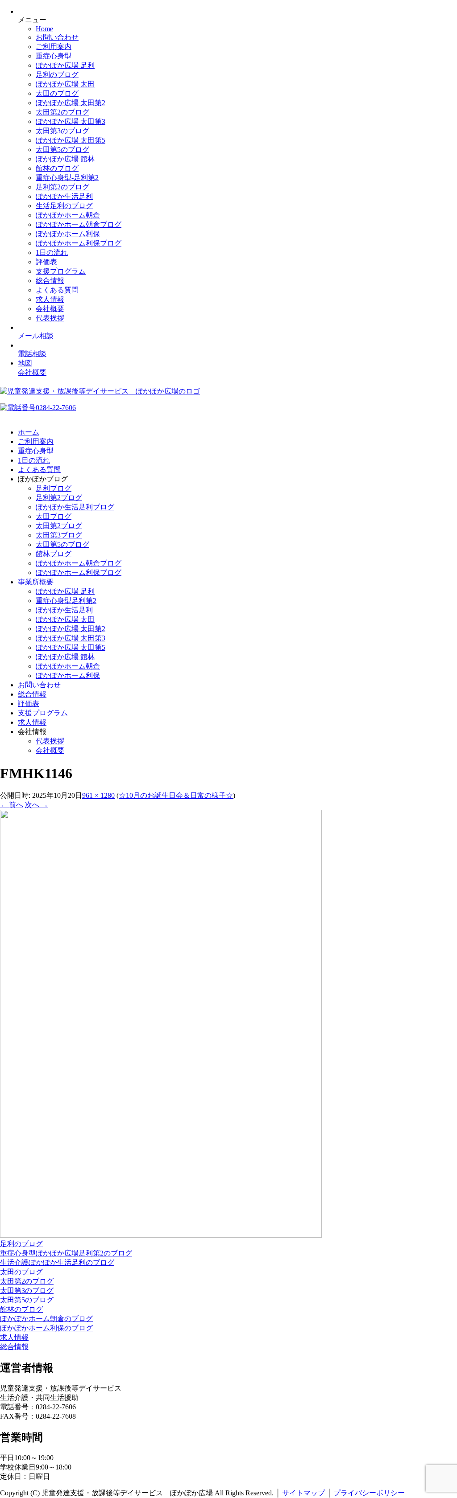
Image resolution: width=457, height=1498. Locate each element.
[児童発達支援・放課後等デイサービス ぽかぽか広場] (100, 391)
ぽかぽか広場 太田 (65, 84)
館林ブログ (53, 554)
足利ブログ (53, 488)
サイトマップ (303, 1493)
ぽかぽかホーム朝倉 (68, 215)
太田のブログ (57, 93)
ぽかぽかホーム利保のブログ (46, 1328)
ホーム (28, 432)
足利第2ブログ (59, 497)
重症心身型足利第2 (66, 600)
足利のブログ (57, 74)
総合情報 (50, 280)
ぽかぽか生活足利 (64, 196)
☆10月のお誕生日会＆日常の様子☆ (176, 795)
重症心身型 (53, 56)
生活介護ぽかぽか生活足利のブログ (57, 1262)
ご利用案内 (53, 46)
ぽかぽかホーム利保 (68, 234)
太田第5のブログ (62, 149)
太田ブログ (53, 516)
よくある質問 (57, 290)
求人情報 (50, 299)
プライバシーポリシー (369, 1493)
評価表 (46, 262)
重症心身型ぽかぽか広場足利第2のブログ (66, 1253)
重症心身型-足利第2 (67, 177)
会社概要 (50, 308)
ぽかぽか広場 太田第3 (70, 121)
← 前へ (11, 805)
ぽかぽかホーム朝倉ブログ (78, 224)
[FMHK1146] (161, 1235)
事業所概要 (36, 582)
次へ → (36, 805)
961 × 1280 (98, 795)
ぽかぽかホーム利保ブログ (78, 243)
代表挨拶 (50, 318)
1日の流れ (52, 252)
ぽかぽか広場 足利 (65, 65)
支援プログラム (61, 271)
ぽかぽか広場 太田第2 (70, 103)
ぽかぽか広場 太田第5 (70, 140)
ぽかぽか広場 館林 (65, 159)
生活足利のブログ (64, 205)
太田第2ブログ (59, 525)
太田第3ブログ (59, 535)
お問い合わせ (57, 37)
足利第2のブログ (62, 187)
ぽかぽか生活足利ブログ (75, 507)
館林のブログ (57, 168)
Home (44, 29)
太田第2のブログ (62, 112)
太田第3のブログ (62, 131)
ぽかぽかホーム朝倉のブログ (46, 1318)
